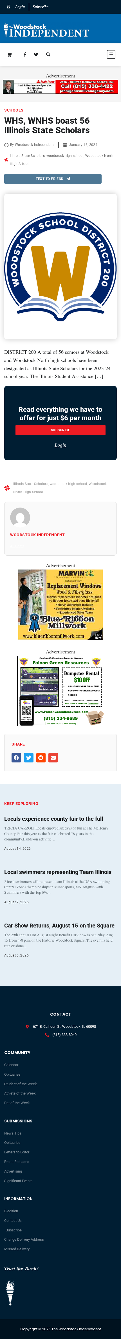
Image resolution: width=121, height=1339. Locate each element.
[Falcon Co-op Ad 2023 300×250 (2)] (60, 724)
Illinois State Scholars (27, 156)
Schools (14, 110)
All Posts (17, 546)
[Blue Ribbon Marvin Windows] (60, 638)
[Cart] (10, 54)
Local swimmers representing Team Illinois (57, 872)
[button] (93, 55)
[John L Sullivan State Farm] (60, 91)
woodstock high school (65, 156)
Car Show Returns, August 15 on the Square (59, 925)
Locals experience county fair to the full (53, 818)
